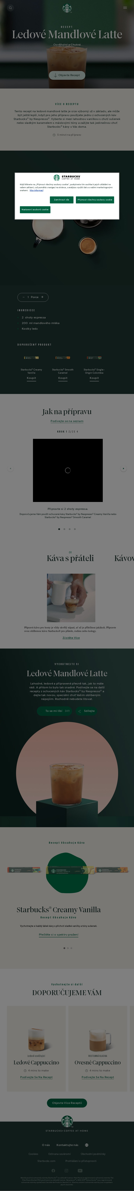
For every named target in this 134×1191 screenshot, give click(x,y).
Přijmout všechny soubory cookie (95, 200)
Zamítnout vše (61, 200)
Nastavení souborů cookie (35, 210)
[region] (67, 196)
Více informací (36, 190)
